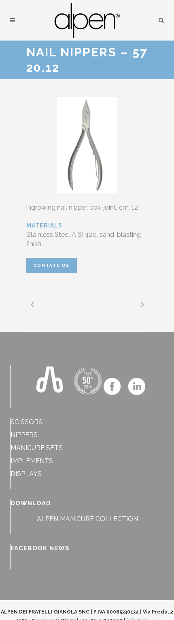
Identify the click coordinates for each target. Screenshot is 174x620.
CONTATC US (52, 265)
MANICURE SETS (37, 448)
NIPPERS (24, 435)
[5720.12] (87, 145)
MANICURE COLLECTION (99, 519)
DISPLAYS (26, 474)
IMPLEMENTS (32, 461)
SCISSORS (26, 422)
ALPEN (47, 519)
